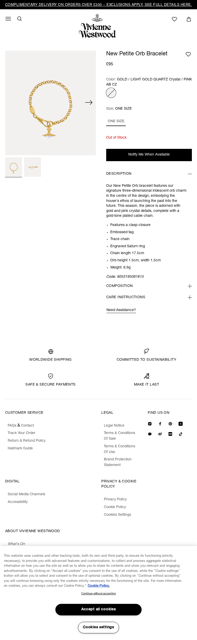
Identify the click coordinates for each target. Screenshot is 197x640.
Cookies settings (98, 627)
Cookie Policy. (99, 586)
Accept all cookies (98, 609)
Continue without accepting (98, 593)
